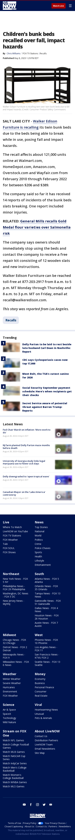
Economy (40, 679)
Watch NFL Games (13, 740)
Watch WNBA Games (15, 782)
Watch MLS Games (13, 786)
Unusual (39, 713)
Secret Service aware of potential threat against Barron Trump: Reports (44, 407)
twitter (44, 804)
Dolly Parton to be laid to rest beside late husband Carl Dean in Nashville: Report (46, 348)
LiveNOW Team (44, 744)
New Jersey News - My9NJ (13, 602)
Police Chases (42, 548)
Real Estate (41, 695)
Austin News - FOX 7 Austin (46, 624)
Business (40, 683)
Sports (38, 552)
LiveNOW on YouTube (15, 531)
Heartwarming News (46, 709)
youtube (24, 804)
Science (8, 705)
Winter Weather (11, 679)
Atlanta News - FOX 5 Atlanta (47, 580)
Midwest (9, 635)
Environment (10, 691)
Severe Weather (12, 683)
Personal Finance (44, 687)
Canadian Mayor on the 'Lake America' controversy (24, 493)
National (39, 531)
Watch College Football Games (16, 746)
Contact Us (41, 736)
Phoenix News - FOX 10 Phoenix (46, 641)
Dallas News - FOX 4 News (46, 609)
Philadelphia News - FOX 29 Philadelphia (14, 587)
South (39, 574)
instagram (37, 804)
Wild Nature (9, 722)
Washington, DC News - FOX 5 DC (15, 595)
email (51, 804)
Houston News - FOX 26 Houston (47, 617)
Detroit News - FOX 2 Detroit (15, 648)
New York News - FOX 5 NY (15, 580)
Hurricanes (9, 687)
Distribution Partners (46, 740)
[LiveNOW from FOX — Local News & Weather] (9, 5)
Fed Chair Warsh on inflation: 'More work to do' (26, 431)
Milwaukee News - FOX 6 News (16, 663)
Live (6, 522)
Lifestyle (39, 560)
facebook (31, 804)
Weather (9, 674)
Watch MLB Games (14, 751)
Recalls (43, 53)
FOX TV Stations (30, 53)
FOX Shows (9, 552)
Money (40, 674)
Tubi (5, 544)
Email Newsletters (45, 748)
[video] (63, 433)
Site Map (40, 753)
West (39, 635)
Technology (9, 718)
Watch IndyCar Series (15, 763)
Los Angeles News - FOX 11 (46, 648)
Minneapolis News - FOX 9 (14, 656)
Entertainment (43, 564)
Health (38, 556)
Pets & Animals (43, 718)
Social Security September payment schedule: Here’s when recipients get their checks (47, 391)
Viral (38, 705)
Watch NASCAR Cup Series (14, 757)
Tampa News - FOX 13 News (47, 595)
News (39, 522)
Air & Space (9, 709)
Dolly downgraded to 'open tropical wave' (26, 476)
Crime (38, 544)
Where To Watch (12, 527)
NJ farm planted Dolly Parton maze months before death (26, 447)
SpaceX (7, 713)
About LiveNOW (47, 731)
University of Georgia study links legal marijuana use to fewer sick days (24, 462)
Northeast (11, 574)
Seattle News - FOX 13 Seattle (47, 663)
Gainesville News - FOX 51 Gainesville (48, 602)
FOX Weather (10, 539)
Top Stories (41, 527)
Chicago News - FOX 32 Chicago (14, 641)
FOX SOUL (9, 548)
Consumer (40, 691)
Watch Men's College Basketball (15, 769)
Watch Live (58, 6)
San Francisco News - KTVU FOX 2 (47, 656)
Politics (39, 539)
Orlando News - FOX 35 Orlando (46, 587)
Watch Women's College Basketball (13, 776)
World (38, 535)
